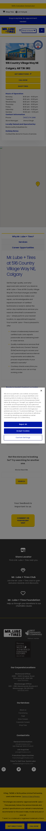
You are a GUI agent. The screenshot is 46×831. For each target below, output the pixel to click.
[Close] (41, 390)
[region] (23, 415)
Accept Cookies (23, 431)
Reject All (23, 424)
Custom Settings (23, 438)
